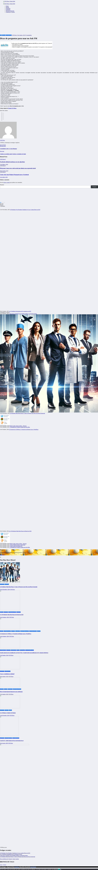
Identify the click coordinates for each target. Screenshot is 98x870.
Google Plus (22, 650)
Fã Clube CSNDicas (24, 631)
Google (18, 650)
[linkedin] (3, 115)
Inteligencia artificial (29, 650)
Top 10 (10, 710)
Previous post (3, 146)
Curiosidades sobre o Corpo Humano (8, 148)
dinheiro (5, 689)
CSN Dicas (14, 35)
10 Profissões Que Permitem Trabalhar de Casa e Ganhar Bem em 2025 (25, 209)
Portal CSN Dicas (12, 108)
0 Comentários (28, 35)
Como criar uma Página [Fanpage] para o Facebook (14, 174)
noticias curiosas (15, 738)
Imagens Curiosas (8, 738)
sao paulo (7, 710)
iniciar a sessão (6, 182)
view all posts (3, 144)
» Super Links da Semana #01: (16, 546)
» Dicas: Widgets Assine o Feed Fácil (17, 544)
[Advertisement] (49, 24)
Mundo (7, 7)
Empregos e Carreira (10, 12)
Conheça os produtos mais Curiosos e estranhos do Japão (13, 154)
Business (13, 631)
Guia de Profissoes (12, 612)
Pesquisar (2, 184)
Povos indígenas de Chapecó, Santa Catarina (9, 859)
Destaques (8, 8)
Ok (59, 869)
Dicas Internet (7, 671)
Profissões (8, 9)
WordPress (17, 866)
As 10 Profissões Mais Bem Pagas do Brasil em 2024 (20, 531)
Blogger (1, 631)
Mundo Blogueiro (33, 631)
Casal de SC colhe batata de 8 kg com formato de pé (11, 740)
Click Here (2, 554)
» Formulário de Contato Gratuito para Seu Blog (20, 427)
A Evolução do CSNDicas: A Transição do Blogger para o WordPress (23, 429)
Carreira (1, 612)
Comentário (2, 206)
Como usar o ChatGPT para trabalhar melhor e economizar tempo (23, 313)
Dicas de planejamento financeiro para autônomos (11, 691)
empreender (10, 689)
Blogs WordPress (7, 631)
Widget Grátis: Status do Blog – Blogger (18, 425)
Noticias (38, 631)
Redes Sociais (9, 35)
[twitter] (3, 114)
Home (7, 6)
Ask (1, 35)
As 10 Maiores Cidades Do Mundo (8, 712)
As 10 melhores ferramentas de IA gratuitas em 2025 (20, 311)
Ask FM (3, 35)
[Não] (60, 869)
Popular (1, 205)
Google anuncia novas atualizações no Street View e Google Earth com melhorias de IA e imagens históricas (24, 652)
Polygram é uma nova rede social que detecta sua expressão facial (18, 168)
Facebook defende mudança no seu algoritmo (12, 162)
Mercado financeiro (10, 10)
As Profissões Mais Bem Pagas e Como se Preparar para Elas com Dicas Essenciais (27, 413)
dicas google (13, 650)
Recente (1, 203)
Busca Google (3, 650)
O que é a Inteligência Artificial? (7, 673)
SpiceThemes (33, 866)
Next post (2, 151)
